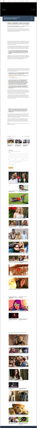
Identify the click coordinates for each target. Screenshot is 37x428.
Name (9, 159)
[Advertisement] (18, 37)
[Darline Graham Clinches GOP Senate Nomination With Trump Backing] (18, 141)
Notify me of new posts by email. (11, 166)
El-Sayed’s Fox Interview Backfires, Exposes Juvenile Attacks (26, 145)
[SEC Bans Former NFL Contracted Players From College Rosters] (10, 141)
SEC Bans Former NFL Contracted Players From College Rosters (10, 145)
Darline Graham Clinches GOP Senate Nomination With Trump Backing (18, 145)
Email (15, 159)
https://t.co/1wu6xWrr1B (11, 76)
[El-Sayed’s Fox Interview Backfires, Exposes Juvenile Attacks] (26, 141)
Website (22, 159)
